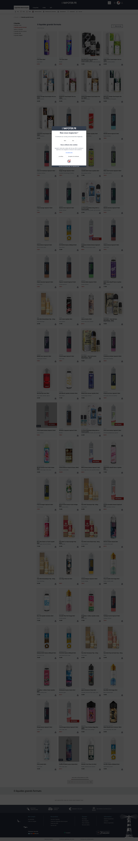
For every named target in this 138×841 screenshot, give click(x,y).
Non (65, 140)
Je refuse (61, 156)
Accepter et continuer (73, 156)
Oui (73, 140)
